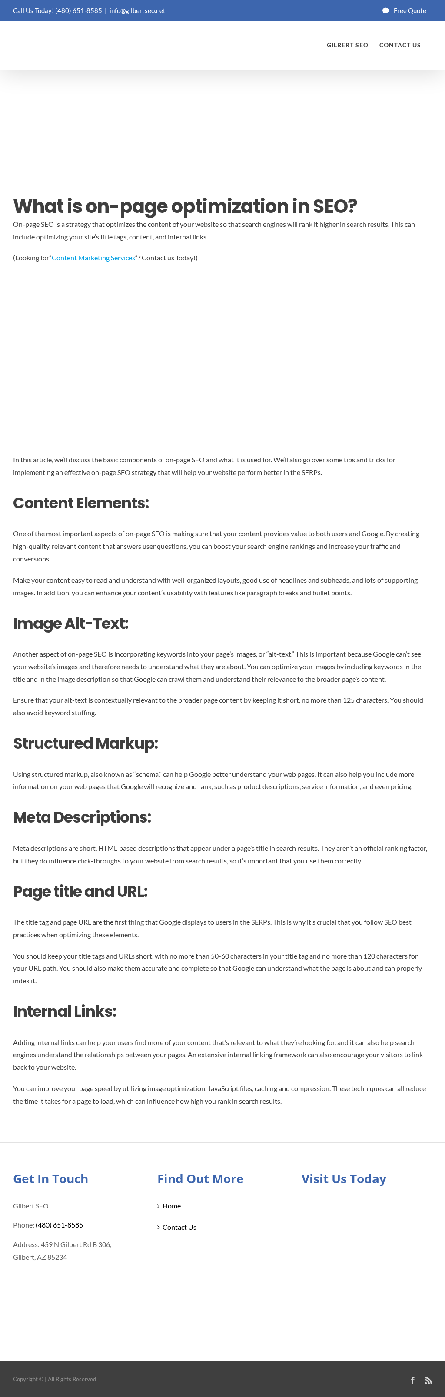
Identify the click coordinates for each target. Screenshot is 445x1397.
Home (172, 1205)
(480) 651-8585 (78, 10)
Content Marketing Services (93, 257)
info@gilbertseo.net (138, 10)
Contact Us (179, 1227)
